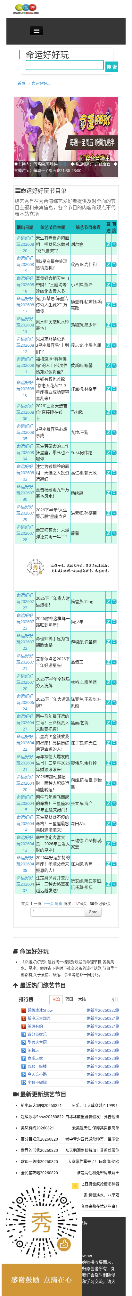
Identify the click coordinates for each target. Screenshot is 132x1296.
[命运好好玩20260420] (108, 784)
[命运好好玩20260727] (108, 602)
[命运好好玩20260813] (108, 326)
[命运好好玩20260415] (108, 804)
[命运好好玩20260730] (108, 494)
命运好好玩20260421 (25, 763)
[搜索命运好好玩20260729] (114, 514)
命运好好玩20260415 (25, 803)
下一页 (48, 903)
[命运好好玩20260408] (108, 865)
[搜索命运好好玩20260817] (114, 306)
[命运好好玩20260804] (108, 453)
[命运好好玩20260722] (108, 643)
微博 (62, 164)
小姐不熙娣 (37, 1082)
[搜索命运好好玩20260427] (114, 723)
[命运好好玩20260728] (108, 534)
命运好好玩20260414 (25, 823)
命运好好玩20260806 (25, 412)
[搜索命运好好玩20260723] (114, 622)
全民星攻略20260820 (39, 1173)
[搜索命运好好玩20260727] (114, 602)
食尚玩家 (35, 1058)
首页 (21, 83)
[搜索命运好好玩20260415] (114, 804)
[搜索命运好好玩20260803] (114, 473)
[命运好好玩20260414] (108, 824)
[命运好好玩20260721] (108, 663)
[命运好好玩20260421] (108, 764)
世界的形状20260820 (39, 1150)
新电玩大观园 (39, 1018)
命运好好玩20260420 (25, 783)
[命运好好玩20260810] (108, 389)
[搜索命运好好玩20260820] (114, 245)
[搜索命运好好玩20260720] (114, 683)
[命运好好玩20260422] (108, 744)
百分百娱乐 (37, 1034)
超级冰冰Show (40, 1010)
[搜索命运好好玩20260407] (114, 885)
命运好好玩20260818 (25, 284)
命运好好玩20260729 (25, 513)
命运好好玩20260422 (25, 742)
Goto (93, 911)
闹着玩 (33, 1050)
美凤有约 (35, 1026)
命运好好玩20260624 (25, 702)
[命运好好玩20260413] (108, 844)
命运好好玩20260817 (25, 304)
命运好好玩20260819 (25, 264)
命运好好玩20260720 (25, 682)
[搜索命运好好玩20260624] (114, 703)
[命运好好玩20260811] (108, 366)
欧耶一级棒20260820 (39, 1161)
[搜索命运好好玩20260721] (114, 663)
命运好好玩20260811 (25, 365)
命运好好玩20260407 (25, 884)
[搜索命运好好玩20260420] (114, 784)
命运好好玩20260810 (25, 388)
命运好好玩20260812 (25, 345)
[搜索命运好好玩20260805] (114, 433)
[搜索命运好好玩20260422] (114, 744)
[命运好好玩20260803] (108, 473)
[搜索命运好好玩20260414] (114, 824)
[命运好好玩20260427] (108, 723)
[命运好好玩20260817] (108, 306)
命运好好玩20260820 (25, 244)
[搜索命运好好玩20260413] (114, 844)
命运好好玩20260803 (25, 472)
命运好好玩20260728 (25, 533)
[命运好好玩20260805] (108, 433)
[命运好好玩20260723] (108, 622)
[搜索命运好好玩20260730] (114, 494)
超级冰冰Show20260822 (42, 1116)
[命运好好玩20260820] (108, 245)
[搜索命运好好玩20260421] (114, 764)
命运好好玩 (41, 83)
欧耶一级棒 (37, 1066)
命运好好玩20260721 (25, 662)
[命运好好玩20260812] (108, 346)
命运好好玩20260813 (25, 325)
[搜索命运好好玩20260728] (114, 534)
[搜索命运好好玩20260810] (114, 389)
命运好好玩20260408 (25, 863)
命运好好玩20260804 (25, 452)
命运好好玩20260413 (25, 843)
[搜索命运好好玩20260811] (114, 366)
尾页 (58, 903)
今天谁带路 (37, 1074)
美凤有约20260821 (37, 1128)
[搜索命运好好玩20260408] (114, 865)
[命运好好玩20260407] (108, 885)
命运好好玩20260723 (25, 621)
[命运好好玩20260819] (108, 265)
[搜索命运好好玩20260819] (114, 265)
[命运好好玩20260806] (108, 413)
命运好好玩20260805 (25, 432)
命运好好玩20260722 (25, 641)
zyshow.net (82, 1255)
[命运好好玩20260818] (108, 285)
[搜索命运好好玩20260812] (114, 346)
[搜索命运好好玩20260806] (114, 413)
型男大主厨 (37, 1042)
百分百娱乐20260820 (39, 1139)
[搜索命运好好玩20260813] (114, 326)
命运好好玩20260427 (25, 722)
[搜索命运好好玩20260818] (114, 285)
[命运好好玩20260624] (108, 703)
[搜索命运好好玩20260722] (114, 643)
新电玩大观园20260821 (41, 1105)
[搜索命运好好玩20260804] (114, 453)
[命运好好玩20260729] (108, 514)
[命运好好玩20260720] (108, 683)
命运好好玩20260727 (25, 601)
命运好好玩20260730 (25, 492)
